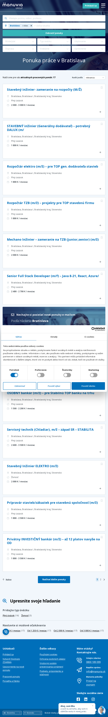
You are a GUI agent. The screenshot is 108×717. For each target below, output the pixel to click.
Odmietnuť (19, 386)
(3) (26, 615)
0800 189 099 (93, 662)
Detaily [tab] (54, 336)
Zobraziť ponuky (54, 33)
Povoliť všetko (88, 386)
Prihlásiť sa (91, 5)
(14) (11, 615)
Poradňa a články (11, 681)
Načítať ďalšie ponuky (54, 579)
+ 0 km (25, 26)
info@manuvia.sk (95, 671)
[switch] (41, 375)
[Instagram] (93, 699)
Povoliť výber (54, 386)
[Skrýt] (93, 706)
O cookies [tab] (89, 336)
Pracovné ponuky (11, 676)
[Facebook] (78, 699)
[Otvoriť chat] (101, 710)
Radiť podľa (77, 77)
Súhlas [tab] (19, 336)
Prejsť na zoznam (91, 682)
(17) (14, 630)
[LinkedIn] (85, 699)
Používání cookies (48, 654)
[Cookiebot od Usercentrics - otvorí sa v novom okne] (93, 329)
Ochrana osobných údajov (52, 659)
